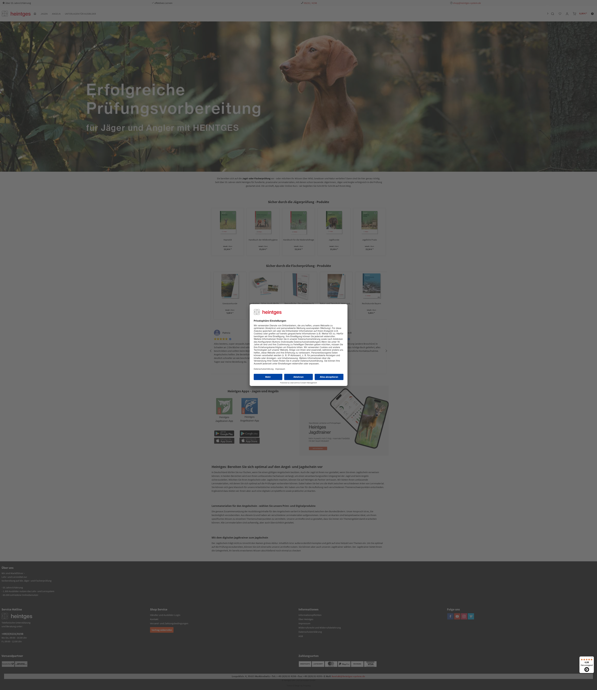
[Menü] (592, 658)
